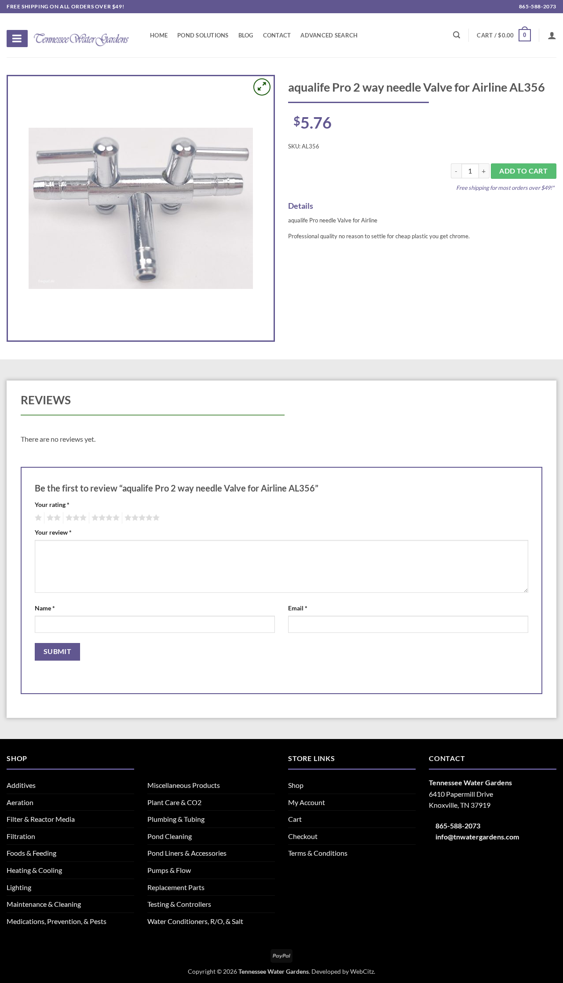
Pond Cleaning (169, 836)
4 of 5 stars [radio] (104, 518)
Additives (21, 785)
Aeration (20, 802)
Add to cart (523, 171)
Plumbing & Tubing (176, 819)
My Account (306, 802)
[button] (503, 35)
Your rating (52, 504)
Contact (277, 35)
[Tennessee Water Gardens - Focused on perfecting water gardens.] (81, 34)
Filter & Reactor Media (41, 819)
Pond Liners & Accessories (187, 853)
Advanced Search (329, 35)
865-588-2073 (537, 6)
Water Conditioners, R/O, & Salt (195, 921)
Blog (245, 35)
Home (159, 35)
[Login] (552, 35)
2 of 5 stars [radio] (52, 518)
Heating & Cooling (34, 870)
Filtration (21, 836)
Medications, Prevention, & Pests (56, 921)
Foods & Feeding (31, 853)
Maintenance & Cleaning (44, 904)
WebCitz (362, 971)
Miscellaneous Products (183, 785)
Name (45, 608)
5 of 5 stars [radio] (141, 518)
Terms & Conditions (317, 853)
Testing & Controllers (179, 904)
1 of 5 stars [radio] (37, 518)
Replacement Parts (176, 887)
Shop (295, 785)
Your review (53, 532)
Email (297, 608)
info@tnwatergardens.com (477, 836)
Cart (295, 819)
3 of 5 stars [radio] (75, 518)
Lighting (19, 887)
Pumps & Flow (169, 870)
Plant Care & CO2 (174, 802)
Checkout (303, 836)
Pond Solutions (203, 35)
